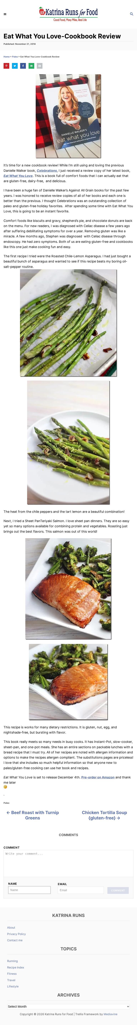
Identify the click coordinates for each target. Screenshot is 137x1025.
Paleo (15, 56)
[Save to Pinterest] (6, 66)
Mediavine (110, 1014)
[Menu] (5, 14)
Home (7, 56)
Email (62, 884)
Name (12, 883)
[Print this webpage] (39, 66)
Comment (12, 847)
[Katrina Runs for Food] (68, 14)
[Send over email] (31, 66)
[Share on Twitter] (15, 66)
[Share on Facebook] (23, 66)
